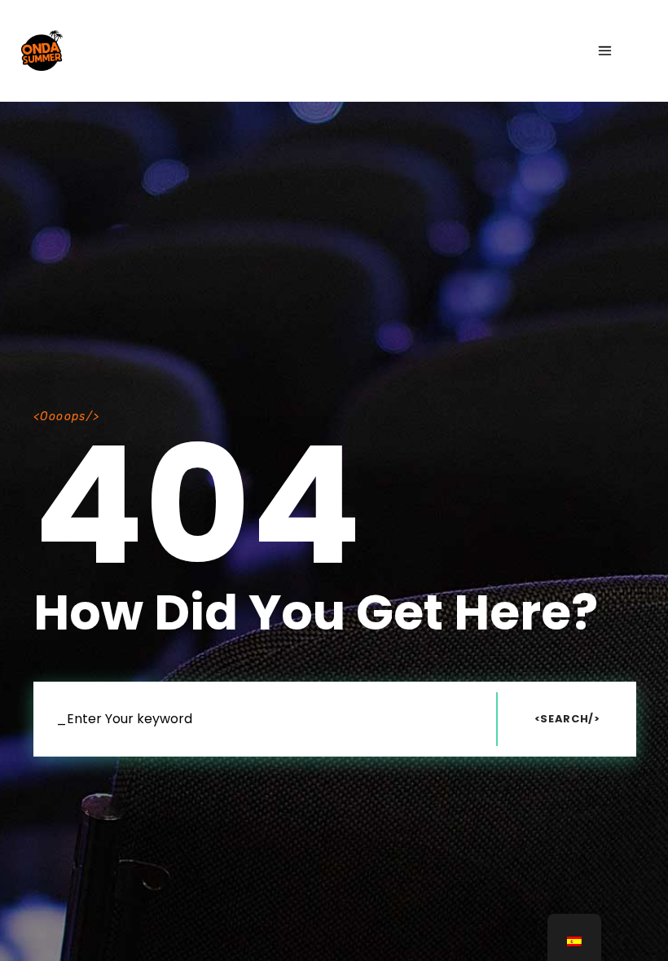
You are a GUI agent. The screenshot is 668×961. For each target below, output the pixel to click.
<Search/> (567, 718)
